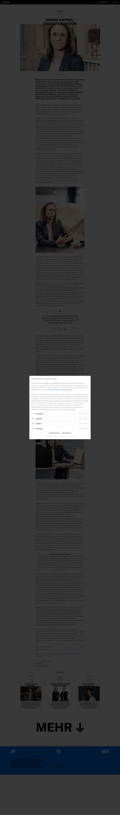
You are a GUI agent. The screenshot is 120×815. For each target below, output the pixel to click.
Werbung (39, 429)
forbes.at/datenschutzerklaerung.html (59, 390)
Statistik (39, 419)
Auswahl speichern (54, 433)
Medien (38, 424)
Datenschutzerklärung (53, 436)
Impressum (63, 436)
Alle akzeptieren (66, 433)
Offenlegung (70, 436)
